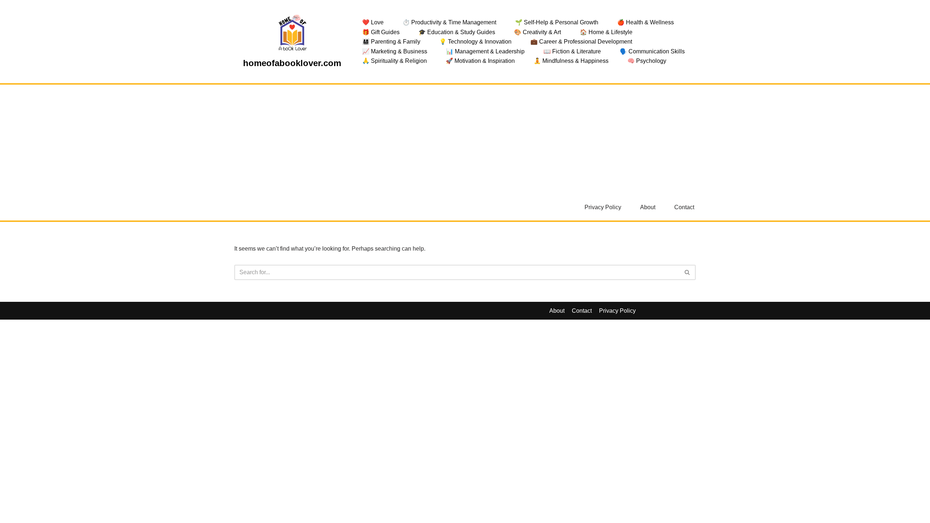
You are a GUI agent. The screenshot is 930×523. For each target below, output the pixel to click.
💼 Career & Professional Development (581, 41)
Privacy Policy (603, 207)
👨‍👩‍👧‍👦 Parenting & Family (391, 41)
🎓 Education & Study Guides (456, 32)
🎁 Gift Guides (381, 32)
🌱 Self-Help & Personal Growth (556, 22)
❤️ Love (373, 22)
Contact (684, 207)
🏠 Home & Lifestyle (606, 32)
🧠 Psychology (646, 61)
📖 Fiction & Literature (572, 51)
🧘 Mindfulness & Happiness (571, 61)
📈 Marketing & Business (394, 51)
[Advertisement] (465, 139)
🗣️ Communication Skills (652, 51)
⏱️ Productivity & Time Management (449, 22)
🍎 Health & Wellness (645, 22)
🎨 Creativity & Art (537, 32)
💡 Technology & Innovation (475, 41)
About (647, 207)
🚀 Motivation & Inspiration (480, 61)
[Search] (687, 272)
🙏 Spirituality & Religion (394, 61)
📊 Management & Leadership (485, 51)
